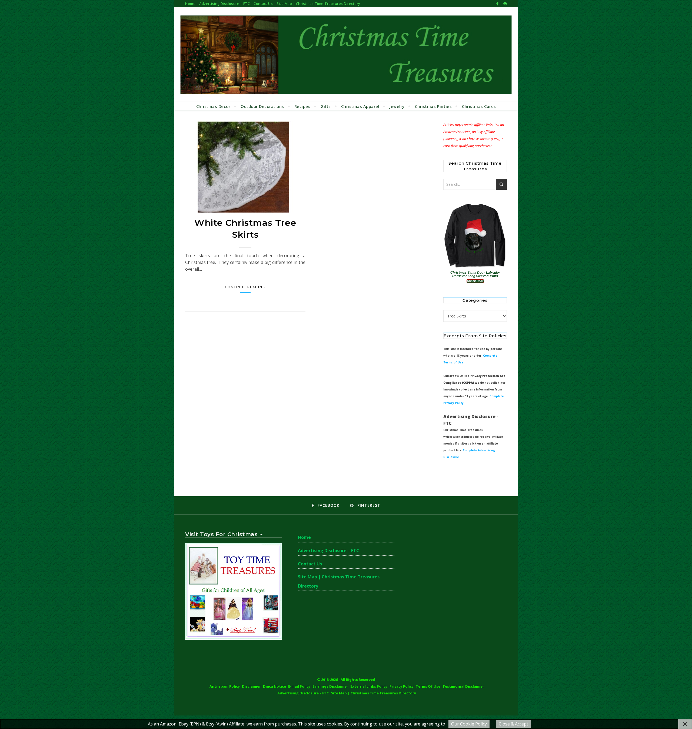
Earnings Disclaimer (330, 686)
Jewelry (397, 106)
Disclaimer (251, 686)
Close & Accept (513, 724)
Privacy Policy (402, 686)
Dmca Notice (274, 686)
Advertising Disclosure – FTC (224, 3)
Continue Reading (245, 286)
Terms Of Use (428, 686)
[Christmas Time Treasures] (346, 54)
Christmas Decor (213, 106)
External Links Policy (368, 686)
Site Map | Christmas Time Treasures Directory (318, 3)
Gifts (326, 106)
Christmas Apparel (360, 106)
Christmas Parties (433, 106)
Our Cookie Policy (469, 724)
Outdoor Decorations (262, 106)
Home (190, 3)
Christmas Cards (479, 106)
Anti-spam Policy (224, 686)
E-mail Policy (299, 686)
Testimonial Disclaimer (463, 686)
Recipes (302, 106)
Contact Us (263, 3)
